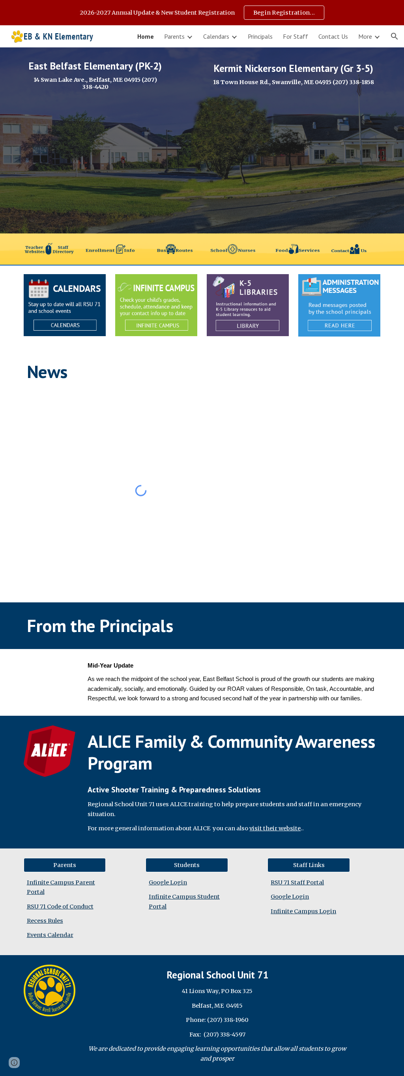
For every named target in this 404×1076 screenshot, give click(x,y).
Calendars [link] (216, 36)
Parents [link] (174, 36)
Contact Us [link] (333, 36)
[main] (95, 75)
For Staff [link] (295, 36)
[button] (394, 36)
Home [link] (145, 36)
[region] (202, 12)
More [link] (365, 36)
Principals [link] (260, 36)
